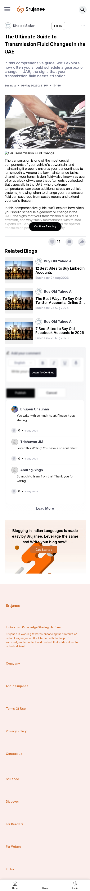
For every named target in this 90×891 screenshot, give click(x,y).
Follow (58, 25)
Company (13, 663)
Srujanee (13, 605)
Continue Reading (45, 226)
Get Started (44, 550)
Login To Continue (43, 372)
